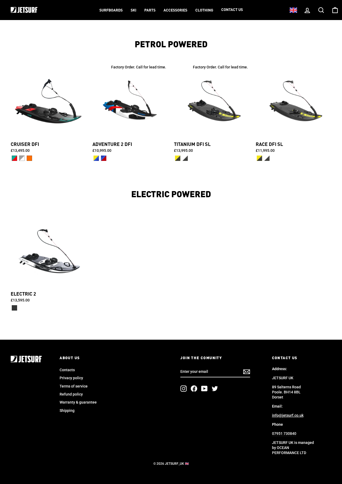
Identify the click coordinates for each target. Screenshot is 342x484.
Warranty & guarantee (78, 402)
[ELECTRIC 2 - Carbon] (14, 308)
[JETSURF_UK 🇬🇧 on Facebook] (194, 388)
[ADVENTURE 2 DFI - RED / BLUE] (103, 158)
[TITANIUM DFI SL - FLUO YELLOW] (177, 158)
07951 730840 (284, 433)
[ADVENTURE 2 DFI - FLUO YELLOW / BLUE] (96, 158)
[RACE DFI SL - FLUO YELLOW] (259, 158)
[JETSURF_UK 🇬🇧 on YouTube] (204, 388)
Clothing (204, 10)
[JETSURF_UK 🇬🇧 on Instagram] (183, 388)
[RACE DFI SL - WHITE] (267, 158)
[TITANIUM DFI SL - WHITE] (185, 158)
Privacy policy (71, 378)
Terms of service (74, 386)
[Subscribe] (246, 372)
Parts (150, 10)
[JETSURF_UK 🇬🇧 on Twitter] (215, 388)
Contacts (67, 370)
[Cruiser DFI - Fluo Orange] (29, 158)
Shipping (67, 410)
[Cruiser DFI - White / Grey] (22, 158)
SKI (133, 10)
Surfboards (111, 10)
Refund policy (71, 394)
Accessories (175, 10)
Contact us (232, 10)
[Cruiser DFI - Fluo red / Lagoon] (14, 158)
